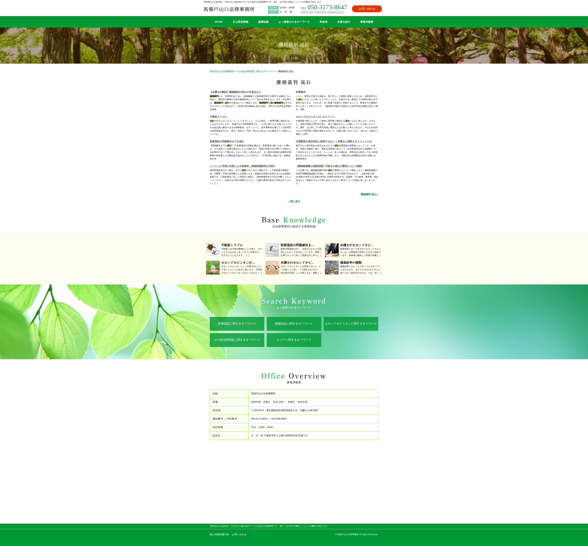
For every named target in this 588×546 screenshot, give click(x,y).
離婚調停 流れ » (369, 194)
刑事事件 (301, 92)
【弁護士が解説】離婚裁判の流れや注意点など (235, 92)
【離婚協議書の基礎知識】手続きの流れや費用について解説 (329, 166)
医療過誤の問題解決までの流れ (227, 141)
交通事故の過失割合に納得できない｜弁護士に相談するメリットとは (334, 141)
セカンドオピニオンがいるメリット (315, 116)
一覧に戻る (294, 201)
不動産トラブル (218, 116)
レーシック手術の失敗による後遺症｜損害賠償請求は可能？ (243, 166)
